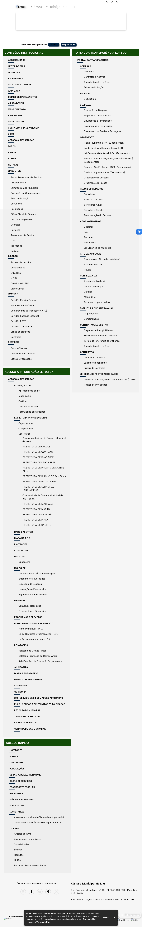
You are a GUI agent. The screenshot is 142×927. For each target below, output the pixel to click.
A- (107, 1)
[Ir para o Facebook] (30, 891)
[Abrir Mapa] (47, 891)
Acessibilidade (101, 4)
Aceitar (106, 917)
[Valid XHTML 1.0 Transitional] (134, 919)
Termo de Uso (43, 922)
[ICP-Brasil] (123, 919)
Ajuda (126, 4)
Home (54, 44)
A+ (117, 1)
